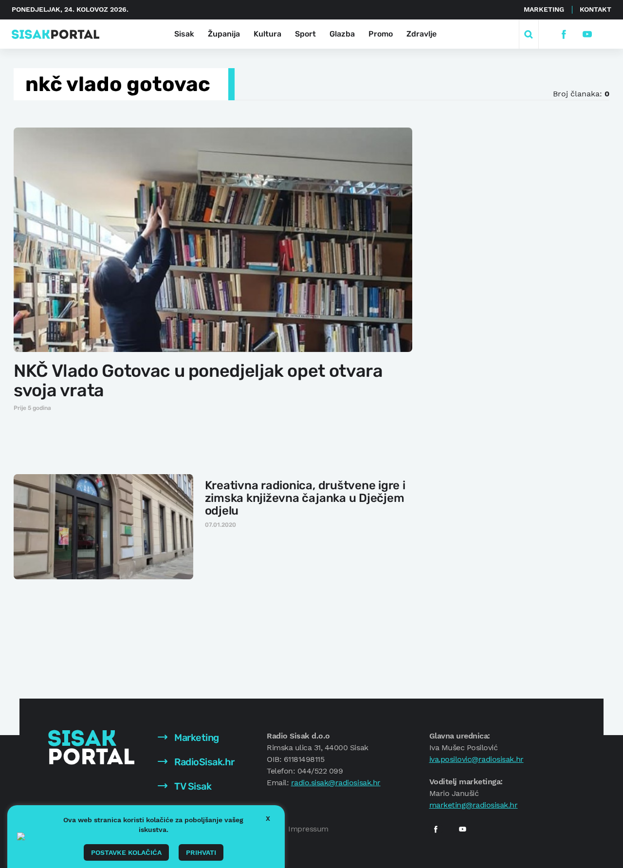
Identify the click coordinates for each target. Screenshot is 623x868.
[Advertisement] (505, 272)
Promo (380, 33)
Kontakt (595, 9)
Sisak (184, 33)
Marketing (544, 9)
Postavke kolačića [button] (126, 852)
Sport (305, 33)
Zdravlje (421, 33)
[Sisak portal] (55, 34)
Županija (224, 33)
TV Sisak (192, 786)
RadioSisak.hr (203, 762)
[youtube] (587, 34)
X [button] (268, 818)
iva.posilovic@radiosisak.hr (476, 759)
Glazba (342, 33)
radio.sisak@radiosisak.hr (336, 782)
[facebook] (563, 34)
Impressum (308, 828)
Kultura (267, 33)
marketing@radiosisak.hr (473, 805)
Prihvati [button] (201, 852)
